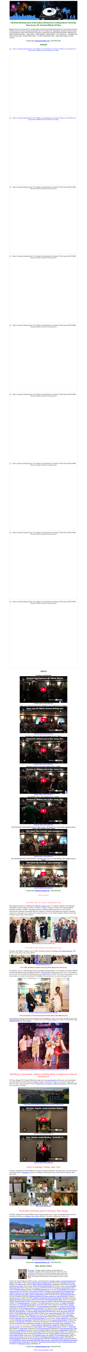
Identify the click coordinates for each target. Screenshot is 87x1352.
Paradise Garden (63, 1330)
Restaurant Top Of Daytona (67, 1306)
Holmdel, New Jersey (32, 1216)
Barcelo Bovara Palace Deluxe (54, 1299)
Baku (42, 1330)
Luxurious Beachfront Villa (67, 1294)
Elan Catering (38, 1327)
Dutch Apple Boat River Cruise (68, 1328)
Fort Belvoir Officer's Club (69, 1342)
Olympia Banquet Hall (23, 1303)
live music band (49, 1080)
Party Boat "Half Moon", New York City (33, 1293)
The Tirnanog (52, 1315)
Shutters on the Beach (68, 1303)
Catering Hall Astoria (62, 1296)
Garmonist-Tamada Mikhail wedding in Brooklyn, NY (59, 1293)
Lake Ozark (18, 1318)
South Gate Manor (57, 1298)
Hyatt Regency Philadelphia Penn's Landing (52, 1337)
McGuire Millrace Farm (62, 1318)
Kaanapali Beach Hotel (55, 1313)
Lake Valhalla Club (64, 1289)
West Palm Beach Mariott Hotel (36, 1311)
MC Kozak (31, 1270)
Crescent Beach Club (21, 1330)
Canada (58, 1281)
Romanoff (37, 1332)
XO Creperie (34, 1291)
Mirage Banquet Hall (15, 1338)
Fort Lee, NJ (67, 1321)
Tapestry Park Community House (42, 1310)
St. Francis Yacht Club (45, 1303)
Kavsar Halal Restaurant (36, 1338)
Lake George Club (14, 1291)
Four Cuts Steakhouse (17, 1333)
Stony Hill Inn (23, 1328)
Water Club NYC (37, 1333)
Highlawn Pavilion (39, 1294)
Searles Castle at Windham (59, 1320)
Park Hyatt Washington (43, 1306)
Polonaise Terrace (14, 1298)
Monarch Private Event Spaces (36, 1318)
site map (36, 1349)
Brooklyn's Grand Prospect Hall (54, 1291)
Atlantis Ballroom (66, 951)
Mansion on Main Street (54, 1327)
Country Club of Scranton (16, 1337)
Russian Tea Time (33, 1315)
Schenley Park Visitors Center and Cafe (20, 1299)
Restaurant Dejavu (20, 1289)
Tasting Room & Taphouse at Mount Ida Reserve (51, 1083)
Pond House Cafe (21, 1306)
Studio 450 (20, 1284)
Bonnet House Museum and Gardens (33, 1308)
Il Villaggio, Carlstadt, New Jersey (42, 1298)
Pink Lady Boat (55, 1333)
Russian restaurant (41, 1301)
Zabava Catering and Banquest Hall (42, 1284)
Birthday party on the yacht (26, 1313)
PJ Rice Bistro (65, 1316)
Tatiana (57, 1332)
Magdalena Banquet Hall (41, 1289)
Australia (52, 1281)
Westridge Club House (25, 1343)
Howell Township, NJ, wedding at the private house (57, 1323)
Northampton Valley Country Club (61, 1338)
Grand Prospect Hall (14, 1332)
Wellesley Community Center (38, 1316)
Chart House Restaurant (43, 1328)
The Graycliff (46, 972)
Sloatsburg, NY (27, 1172)
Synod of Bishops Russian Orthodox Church (39, 1282)
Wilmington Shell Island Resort (23, 1320)
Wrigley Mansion (19, 1301)
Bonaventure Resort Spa (67, 1311)
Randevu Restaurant (14, 1019)
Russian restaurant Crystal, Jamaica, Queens (21, 1294)
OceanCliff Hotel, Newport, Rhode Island (22, 1340)
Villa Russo (37, 1288)
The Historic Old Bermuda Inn (62, 1288)
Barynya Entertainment (44, 1349)
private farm (25, 1342)
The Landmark (20, 1321)
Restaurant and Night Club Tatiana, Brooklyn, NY (42, 1296)
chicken (29, 1021)
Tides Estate (72, 1327)
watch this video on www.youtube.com (43, 1133)
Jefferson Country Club (42, 906)
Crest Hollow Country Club (67, 1282)
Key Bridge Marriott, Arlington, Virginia (50, 1342)
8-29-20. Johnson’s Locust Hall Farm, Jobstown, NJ (45, 1325)
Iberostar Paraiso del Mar (45, 1286)
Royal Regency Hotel (63, 1335)
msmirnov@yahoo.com (42, 41)
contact (51, 1349)
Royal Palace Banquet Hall (66, 1301)
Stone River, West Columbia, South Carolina (46, 1340)
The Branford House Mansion (28, 1305)
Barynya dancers (52, 1019)
